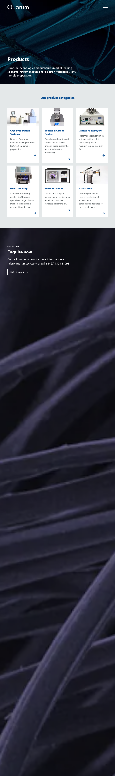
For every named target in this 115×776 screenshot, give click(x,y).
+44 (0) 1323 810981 (58, 263)
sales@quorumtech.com (22, 263)
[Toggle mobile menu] (105, 7)
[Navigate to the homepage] (18, 7)
